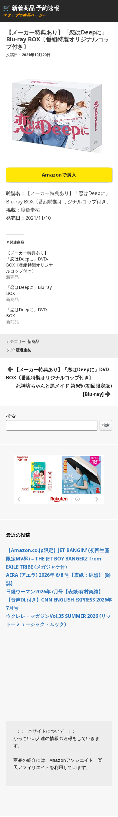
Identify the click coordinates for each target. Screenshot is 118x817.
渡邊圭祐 (23, 350)
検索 (11, 416)
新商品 (33, 341)
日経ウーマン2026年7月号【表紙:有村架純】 (54, 591)
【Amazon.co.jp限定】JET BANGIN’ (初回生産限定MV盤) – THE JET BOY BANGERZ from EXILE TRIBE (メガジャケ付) (57, 558)
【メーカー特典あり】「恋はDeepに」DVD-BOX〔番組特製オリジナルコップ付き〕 (29, 262)
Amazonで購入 (59, 174)
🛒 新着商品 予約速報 (31, 8)
